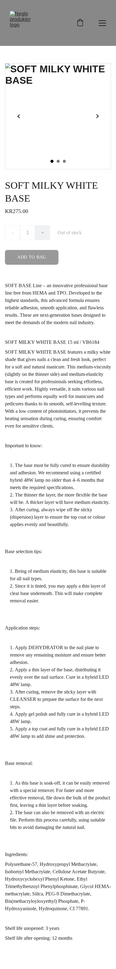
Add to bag (31, 257)
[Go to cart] (80, 22)
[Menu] (102, 23)
